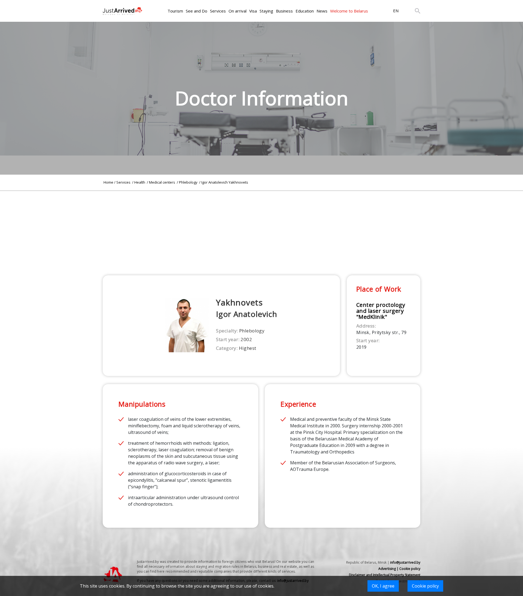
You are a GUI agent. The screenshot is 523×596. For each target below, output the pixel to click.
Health (140, 182)
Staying (266, 11)
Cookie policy (425, 586)
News (322, 11)
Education (305, 11)
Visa (253, 11)
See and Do (196, 11)
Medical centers (162, 182)
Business (284, 11)
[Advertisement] (261, 229)
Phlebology (188, 182)
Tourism (175, 11)
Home (108, 182)
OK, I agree (383, 586)
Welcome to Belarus (349, 11)
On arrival (238, 11)
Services (218, 11)
